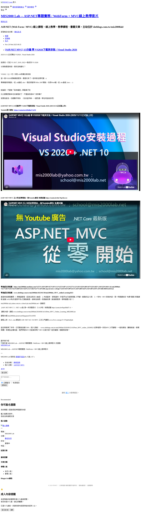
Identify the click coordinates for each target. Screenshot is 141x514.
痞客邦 (18, 357)
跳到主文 (4, 22)
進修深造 (17, 362)
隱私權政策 (82, 485)
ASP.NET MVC (19, 365)
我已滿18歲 (5, 510)
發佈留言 (4, 385)
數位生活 (17, 32)
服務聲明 (90, 485)
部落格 (7, 38)
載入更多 (4, 372)
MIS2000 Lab (5, 345)
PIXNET (55, 485)
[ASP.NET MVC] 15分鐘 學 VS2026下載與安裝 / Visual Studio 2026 (41, 49)
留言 (22, 357)
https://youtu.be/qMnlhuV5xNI (25, 110)
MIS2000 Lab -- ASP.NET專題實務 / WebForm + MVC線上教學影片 (50, 16)
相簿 (6, 36)
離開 (12, 510)
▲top (3, 369)
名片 (6, 41)
